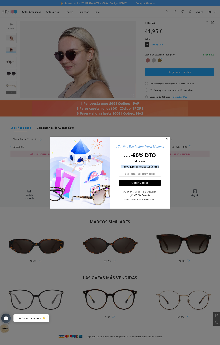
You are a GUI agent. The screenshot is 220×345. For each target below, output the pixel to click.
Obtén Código (140, 182)
